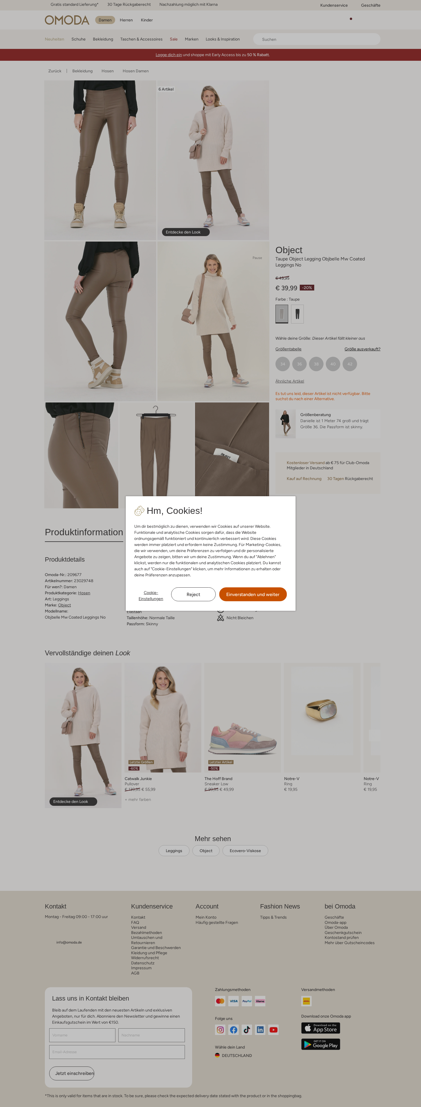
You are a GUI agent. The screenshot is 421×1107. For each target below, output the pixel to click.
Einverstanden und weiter (253, 594)
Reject (193, 594)
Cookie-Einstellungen (151, 595)
